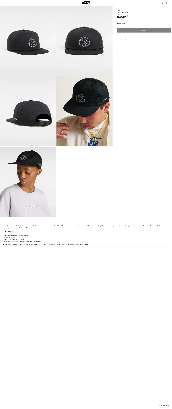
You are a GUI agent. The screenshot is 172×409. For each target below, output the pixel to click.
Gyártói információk (121, 48)
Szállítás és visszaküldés (123, 40)
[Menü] (6, 2)
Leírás (4, 223)
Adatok (118, 52)
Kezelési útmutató (121, 44)
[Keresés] (159, 3)
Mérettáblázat (121, 23)
